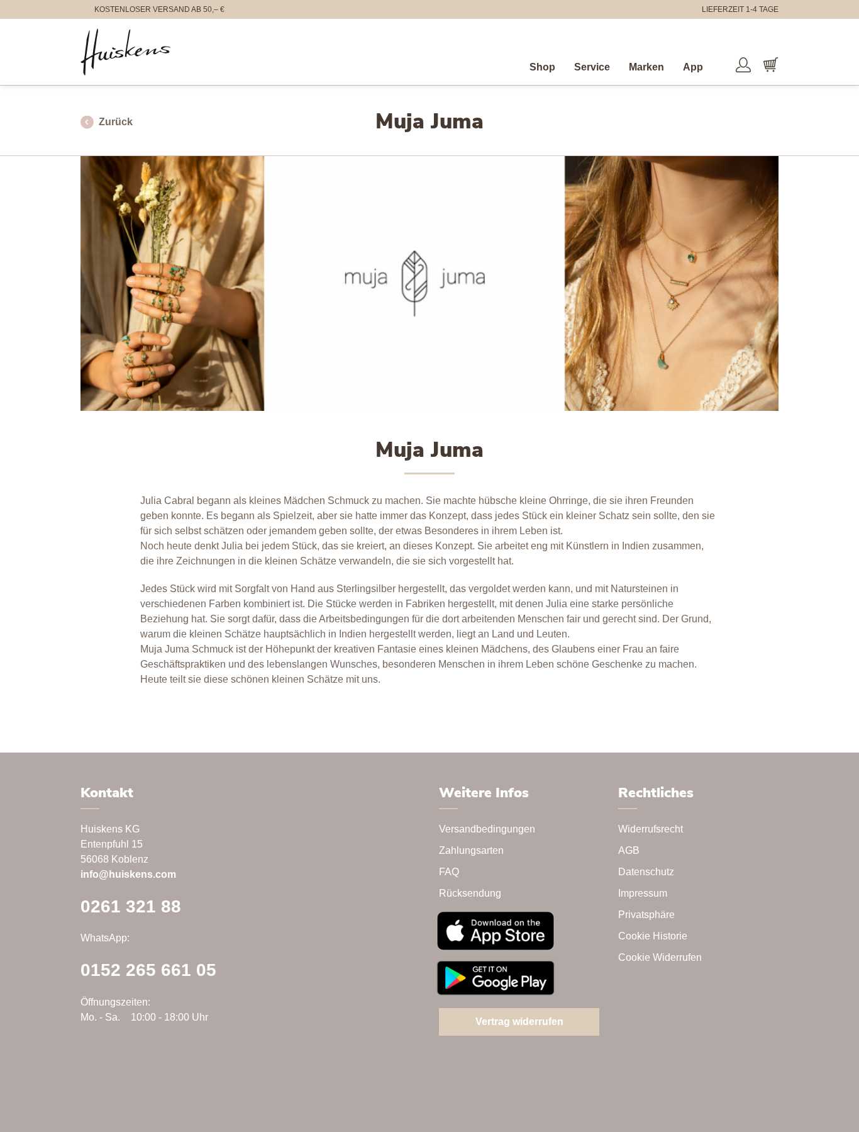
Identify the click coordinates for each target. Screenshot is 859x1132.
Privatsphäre (646, 914)
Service (592, 67)
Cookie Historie (652, 936)
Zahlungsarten (471, 850)
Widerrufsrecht (650, 829)
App (693, 67)
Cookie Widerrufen (660, 957)
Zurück (116, 121)
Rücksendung (470, 893)
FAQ (449, 871)
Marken (646, 67)
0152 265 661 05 (148, 970)
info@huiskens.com (128, 874)
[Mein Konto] (743, 64)
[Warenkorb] (771, 64)
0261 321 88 (130, 906)
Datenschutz (646, 871)
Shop (542, 67)
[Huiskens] (125, 52)
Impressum (642, 893)
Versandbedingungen (487, 829)
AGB (629, 850)
